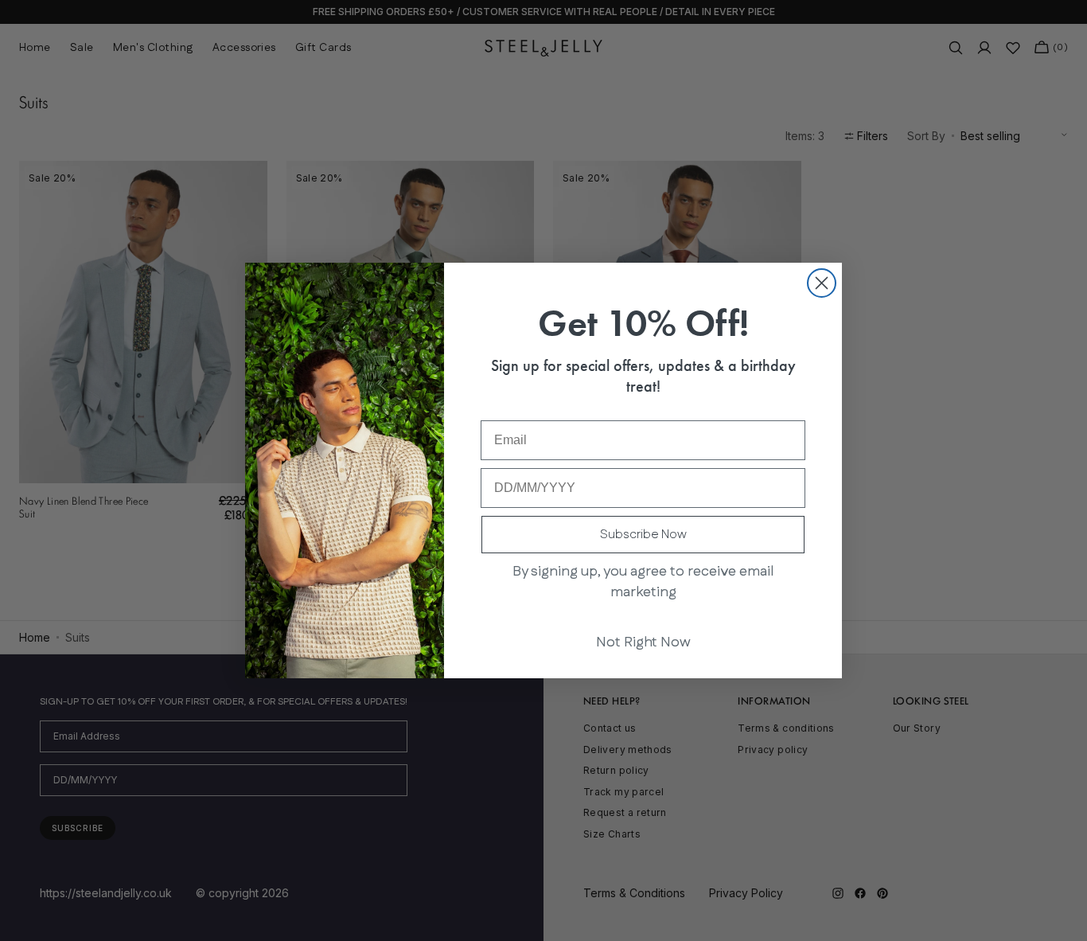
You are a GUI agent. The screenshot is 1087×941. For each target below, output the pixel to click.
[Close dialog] (822, 283)
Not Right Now (643, 642)
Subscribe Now (643, 534)
